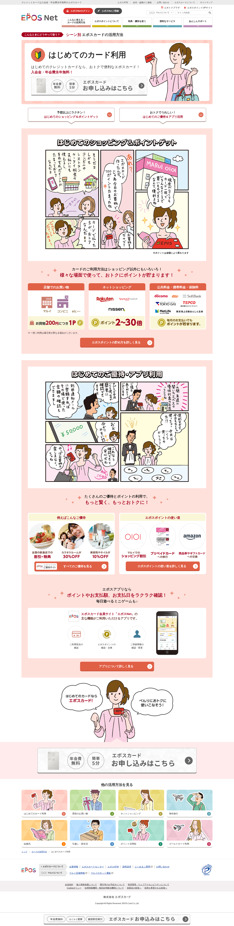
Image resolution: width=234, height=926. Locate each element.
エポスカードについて (184, 2)
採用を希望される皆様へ (155, 888)
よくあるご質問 (142, 866)
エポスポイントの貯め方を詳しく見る (116, 342)
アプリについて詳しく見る (116, 666)
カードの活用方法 (39, 852)
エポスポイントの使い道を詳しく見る (162, 566)
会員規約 (69, 884)
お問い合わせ (163, 2)
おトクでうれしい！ (163, 114)
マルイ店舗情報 (77, 873)
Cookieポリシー (74, 888)
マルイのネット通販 (101, 873)
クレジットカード (30, 2)
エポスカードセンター (93, 866)
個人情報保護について (86, 884)
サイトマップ (206, 2)
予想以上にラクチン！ (71, 114)
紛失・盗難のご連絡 (142, 2)
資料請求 (126, 866)
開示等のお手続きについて (112, 884)
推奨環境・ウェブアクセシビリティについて (148, 884)
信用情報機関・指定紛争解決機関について (104, 888)
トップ (24, 852)
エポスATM (122, 2)
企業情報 (73, 866)
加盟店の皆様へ (134, 888)
